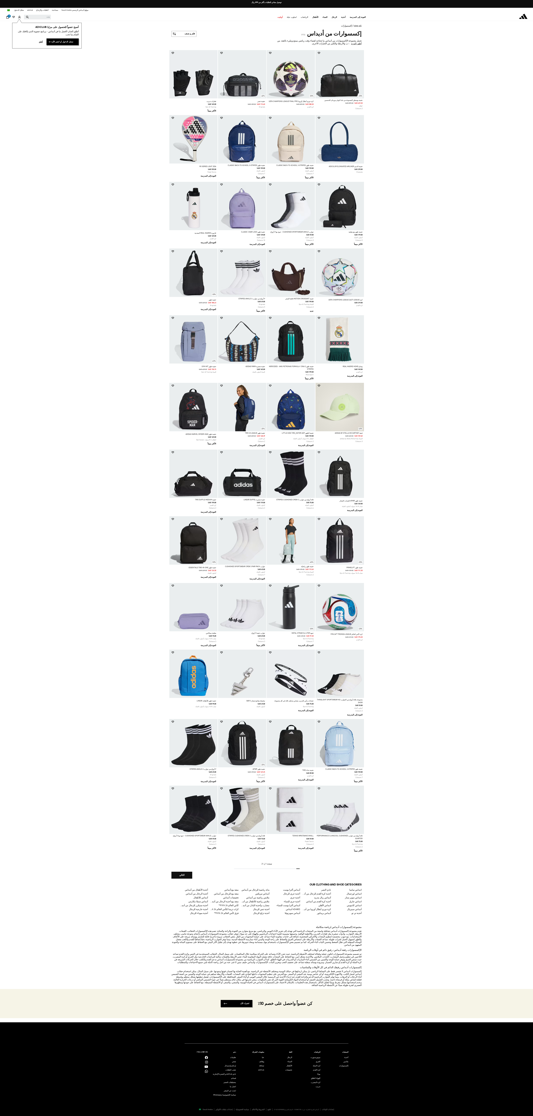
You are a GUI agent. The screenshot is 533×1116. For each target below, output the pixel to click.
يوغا (318, 1074)
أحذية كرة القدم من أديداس (318, 902)
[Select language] (8, 10)
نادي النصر (326, 890)
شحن (234, 1062)
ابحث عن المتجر (230, 1091)
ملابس (345, 1062)
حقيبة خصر (261, 101)
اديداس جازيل (355, 902)
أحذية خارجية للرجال (198, 909)
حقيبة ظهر (212, 300)
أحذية (346, 1057)
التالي (181, 875)
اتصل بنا (233, 1087)
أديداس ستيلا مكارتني (198, 902)
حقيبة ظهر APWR (259, 769)
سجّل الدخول (19, 10)
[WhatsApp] (206, 1071)
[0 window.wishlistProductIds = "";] (13, 17)
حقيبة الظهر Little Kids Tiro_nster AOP (298, 433)
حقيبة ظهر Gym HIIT (209, 366)
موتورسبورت (315, 1057)
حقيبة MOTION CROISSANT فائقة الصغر (299, 299)
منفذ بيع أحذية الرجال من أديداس (224, 902)
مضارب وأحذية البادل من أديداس (255, 905)
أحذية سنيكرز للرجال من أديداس (193, 905)
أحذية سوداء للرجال (199, 913)
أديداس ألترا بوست (291, 890)
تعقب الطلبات (230, 1070)
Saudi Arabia (208, 1109)
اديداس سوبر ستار (353, 898)
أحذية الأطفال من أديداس (196, 890)
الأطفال (289, 1066)
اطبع (269, 1109)
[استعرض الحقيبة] (7, 18)
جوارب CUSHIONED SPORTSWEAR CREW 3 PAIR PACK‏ (245, 566)
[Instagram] (206, 1062)
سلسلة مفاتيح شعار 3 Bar (256, 701)
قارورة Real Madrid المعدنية (205, 233)
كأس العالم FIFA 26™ (229, 905)
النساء (289, 1062)
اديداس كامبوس (354, 905)
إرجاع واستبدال (230, 1066)
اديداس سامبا (355, 890)
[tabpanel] (266, 466)
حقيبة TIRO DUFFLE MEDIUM (205, 500)
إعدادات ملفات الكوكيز (224, 1109)
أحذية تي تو (357, 913)
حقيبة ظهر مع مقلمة (356, 232)
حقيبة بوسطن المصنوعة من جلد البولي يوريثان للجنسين (343, 100)
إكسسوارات (346, 26)
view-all (358, 26)
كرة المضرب (315, 1082)
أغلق (41, 42)
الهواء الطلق (315, 1078)
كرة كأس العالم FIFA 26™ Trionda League (347, 634)
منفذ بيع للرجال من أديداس (226, 894)
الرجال (289, 1057)
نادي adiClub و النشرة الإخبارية (224, 1074)
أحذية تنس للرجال (261, 909)
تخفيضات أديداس (231, 898)
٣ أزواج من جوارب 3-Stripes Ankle (251, 299)
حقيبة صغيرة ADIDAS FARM (255, 366)
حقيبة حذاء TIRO (308, 770)
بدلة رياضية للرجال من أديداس (255, 890)
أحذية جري (295, 898)
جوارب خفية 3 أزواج (258, 633)
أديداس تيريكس (262, 894)
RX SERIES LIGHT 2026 (207, 166)
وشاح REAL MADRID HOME (353, 366)
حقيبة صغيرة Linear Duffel (254, 500)
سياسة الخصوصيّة (242, 1109)
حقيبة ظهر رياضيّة (307, 566)
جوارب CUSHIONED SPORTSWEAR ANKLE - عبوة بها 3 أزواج (292, 232)
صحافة (261, 1066)
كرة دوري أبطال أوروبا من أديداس (316, 909)
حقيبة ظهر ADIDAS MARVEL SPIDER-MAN (201, 434)
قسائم (233, 1078)
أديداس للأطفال (200, 898)
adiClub (261, 1070)
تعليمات (233, 1057)
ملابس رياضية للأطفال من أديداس (255, 902)
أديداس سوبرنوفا (292, 913)
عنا (263, 1057)
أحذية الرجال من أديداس (197, 894)
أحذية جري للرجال (291, 894)
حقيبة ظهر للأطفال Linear (206, 701)
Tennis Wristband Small (303, 836)
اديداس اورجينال (354, 894)
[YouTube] (206, 1067)
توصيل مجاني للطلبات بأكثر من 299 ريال (267, 2)
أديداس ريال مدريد (322, 898)
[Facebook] (206, 1057)
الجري (318, 1062)
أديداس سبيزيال (354, 909)
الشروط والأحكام (258, 1109)
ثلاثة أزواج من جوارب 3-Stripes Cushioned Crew (295, 500)
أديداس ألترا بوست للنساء (288, 905)
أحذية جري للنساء (292, 902)
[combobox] (37, 17)
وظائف (261, 1062)
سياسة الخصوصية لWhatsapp (224, 1095)
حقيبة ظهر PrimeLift (354, 568)
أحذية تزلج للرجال (261, 913)
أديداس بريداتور (324, 913)
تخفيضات (288, 1070)
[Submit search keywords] (27, 17)
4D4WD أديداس (293, 909)
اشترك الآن (244, 1003)
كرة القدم (316, 1070)
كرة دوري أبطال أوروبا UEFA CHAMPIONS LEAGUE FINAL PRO (291, 101)
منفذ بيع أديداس (231, 890)
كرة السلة (316, 1066)
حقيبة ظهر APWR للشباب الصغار (351, 501)
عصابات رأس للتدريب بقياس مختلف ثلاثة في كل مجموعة (294, 701)
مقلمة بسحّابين (211, 633)
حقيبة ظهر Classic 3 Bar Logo (253, 232)
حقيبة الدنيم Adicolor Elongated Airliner (346, 166)
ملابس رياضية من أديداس (257, 898)
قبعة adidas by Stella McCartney (349, 433)
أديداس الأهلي (324, 905)
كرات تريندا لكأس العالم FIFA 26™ (224, 909)
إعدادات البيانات (328, 1109)
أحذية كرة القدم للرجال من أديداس (316, 894)
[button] (358, 17)
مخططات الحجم (230, 1082)
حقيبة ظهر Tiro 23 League (255, 433)
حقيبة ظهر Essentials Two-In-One (202, 568)
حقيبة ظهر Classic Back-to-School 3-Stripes (295, 165)
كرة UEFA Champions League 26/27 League (345, 300)
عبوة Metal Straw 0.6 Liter (303, 633)
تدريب (318, 1087)
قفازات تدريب (211, 101)
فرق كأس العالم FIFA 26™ (226, 913)
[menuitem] (358, 17)
